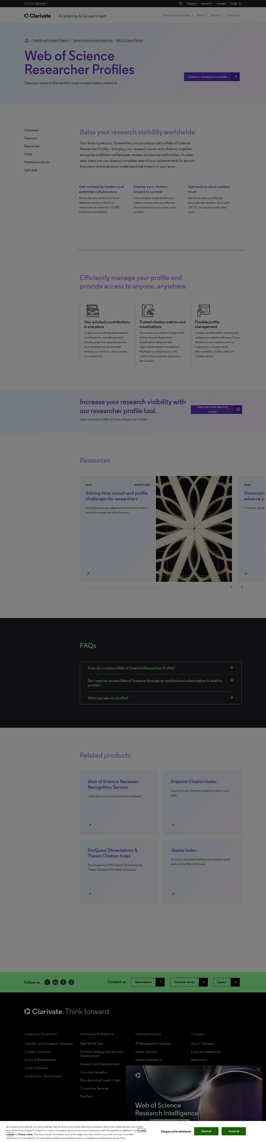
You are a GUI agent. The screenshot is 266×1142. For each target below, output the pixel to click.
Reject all (206, 1131)
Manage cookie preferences (176, 1131)
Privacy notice (25, 1134)
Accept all (234, 1131)
